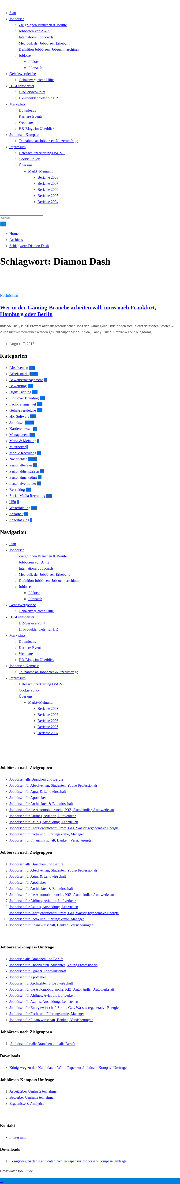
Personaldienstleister (24, 471)
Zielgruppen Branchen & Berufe (43, 25)
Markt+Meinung (40, 171)
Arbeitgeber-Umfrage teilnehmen (33, 1091)
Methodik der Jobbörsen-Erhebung (44, 43)
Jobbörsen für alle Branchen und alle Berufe (42, 1044)
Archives (16, 240)
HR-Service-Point (32, 92)
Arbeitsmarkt (19, 374)
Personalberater (20, 465)
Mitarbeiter (17, 447)
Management (19, 435)
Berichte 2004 (48, 202)
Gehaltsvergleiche (22, 74)
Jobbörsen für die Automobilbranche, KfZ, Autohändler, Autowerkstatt (61, 810)
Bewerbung (18, 386)
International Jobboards (36, 37)
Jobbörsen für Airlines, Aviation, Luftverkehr (42, 816)
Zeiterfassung (19, 520)
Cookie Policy (29, 159)
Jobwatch (35, 68)
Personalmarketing (23, 477)
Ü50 (12, 502)
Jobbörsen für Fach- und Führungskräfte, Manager (46, 834)
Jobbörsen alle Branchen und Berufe (36, 779)
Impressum (17, 147)
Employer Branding (24, 398)
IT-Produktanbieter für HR (38, 98)
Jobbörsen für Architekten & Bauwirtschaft (41, 804)
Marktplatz (17, 104)
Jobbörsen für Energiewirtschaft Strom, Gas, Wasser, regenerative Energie (64, 828)
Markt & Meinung (22, 441)
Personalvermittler (22, 483)
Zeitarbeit (16, 514)
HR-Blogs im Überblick (36, 129)
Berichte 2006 (48, 190)
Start (12, 13)
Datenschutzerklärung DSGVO (42, 153)
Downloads (27, 110)
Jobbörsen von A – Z (34, 31)
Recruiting (17, 490)
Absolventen (18, 368)
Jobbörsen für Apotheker (27, 798)
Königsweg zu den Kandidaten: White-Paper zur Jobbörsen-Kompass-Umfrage (68, 1068)
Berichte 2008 (48, 177)
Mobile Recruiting (22, 453)
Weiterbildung (19, 508)
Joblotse (25, 55)
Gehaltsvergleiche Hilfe (36, 80)
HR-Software (19, 416)
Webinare (26, 122)
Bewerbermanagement (26, 380)
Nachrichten (9, 295)
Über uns (25, 165)
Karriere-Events (30, 116)
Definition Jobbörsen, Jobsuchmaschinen (49, 49)
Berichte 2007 (48, 183)
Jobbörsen (16, 19)
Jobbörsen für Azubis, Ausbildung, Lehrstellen (43, 822)
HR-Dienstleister (21, 86)
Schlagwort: (29, 246)
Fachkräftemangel (22, 404)
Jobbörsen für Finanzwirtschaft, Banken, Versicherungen (51, 840)
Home (14, 234)
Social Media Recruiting (27, 496)
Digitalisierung (20, 392)
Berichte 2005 (48, 196)
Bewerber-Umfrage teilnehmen (32, 1097)
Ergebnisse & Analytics (26, 1103)
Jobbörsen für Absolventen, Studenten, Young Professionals (53, 785)
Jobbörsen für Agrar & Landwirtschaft (37, 791)
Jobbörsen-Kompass (24, 135)
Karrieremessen (20, 429)
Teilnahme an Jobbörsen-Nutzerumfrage (48, 141)
